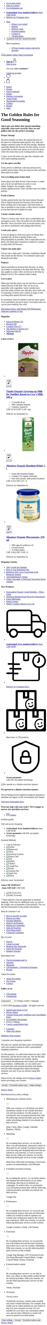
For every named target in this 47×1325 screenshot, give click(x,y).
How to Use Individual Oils (17, 570)
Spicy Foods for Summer (16, 567)
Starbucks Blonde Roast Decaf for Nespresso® (25, 597)
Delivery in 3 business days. (17, 17)
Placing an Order (13, 918)
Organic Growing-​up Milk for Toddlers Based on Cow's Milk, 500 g (24, 394)
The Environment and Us (16, 960)
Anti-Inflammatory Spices (17, 577)
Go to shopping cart (14, 8)
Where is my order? (19, 24)
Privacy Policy (12, 1012)
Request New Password (16, 946)
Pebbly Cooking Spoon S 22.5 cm (20, 604)
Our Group (10, 981)
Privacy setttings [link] (13, 1022)
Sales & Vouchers (13, 928)
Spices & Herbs (14, 322)
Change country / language (28, 1001)
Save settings (7, 1320)
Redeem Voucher (13, 951)
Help (8, 22)
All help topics (17, 36)
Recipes (11, 324)
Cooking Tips (13, 326)
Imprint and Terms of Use (16, 1010)
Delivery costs (17, 29)
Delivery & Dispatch (14, 923)
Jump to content (12, 6)
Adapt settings (35, 1085)
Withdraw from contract (11, 1036)
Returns (14, 26)
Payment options (18, 31)
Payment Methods (13, 921)
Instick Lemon (12, 601)
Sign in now (11, 64)
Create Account (12, 944)
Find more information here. (12, 802)
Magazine (10, 965)
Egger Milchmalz (13, 599)
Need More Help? (13, 930)
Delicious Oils (13, 331)
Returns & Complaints (15, 925)
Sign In (9, 941)
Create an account (13, 73)
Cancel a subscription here (17, 1024)
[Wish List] (8, 77)
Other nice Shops (13, 1031)
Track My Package (14, 949)
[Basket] (26, 81)
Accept (4, 1085)
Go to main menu (13, 3)
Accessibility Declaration (16, 1019)
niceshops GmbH (20, 1005)
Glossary (10, 962)
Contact (9, 983)
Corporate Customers (15, 932)
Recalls (9, 970)
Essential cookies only (18, 1085)
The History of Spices (17, 329)
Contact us (15, 34)
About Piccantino (13, 979)
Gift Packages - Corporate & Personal (21, 967)
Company (10, 1029)
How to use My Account (16, 916)
